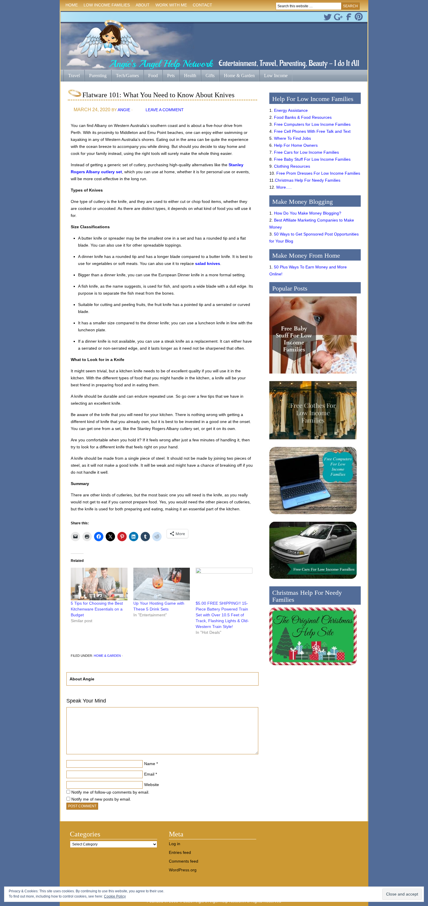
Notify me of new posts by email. (101, 799)
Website (151, 784)
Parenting (98, 75)
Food (153, 75)
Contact (202, 5)
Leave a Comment (165, 109)
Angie (124, 109)
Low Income (273, 76)
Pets (171, 75)
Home (72, 5)
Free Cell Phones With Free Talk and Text (312, 131)
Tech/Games (125, 76)
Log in (174, 843)
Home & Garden (237, 76)
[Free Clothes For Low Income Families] (313, 440)
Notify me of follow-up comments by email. (110, 792)
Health (187, 76)
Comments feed (183, 861)
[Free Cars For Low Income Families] (313, 580)
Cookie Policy (115, 896)
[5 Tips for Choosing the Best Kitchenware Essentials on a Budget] (99, 584)
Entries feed (180, 852)
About (141, 6)
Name (149, 763)
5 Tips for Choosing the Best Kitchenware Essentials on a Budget (97, 609)
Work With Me (171, 5)
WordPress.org (183, 870)
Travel (71, 76)
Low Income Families (105, 6)
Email (149, 774)
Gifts (208, 76)
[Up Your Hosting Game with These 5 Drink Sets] (161, 584)
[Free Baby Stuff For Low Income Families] (313, 375)
